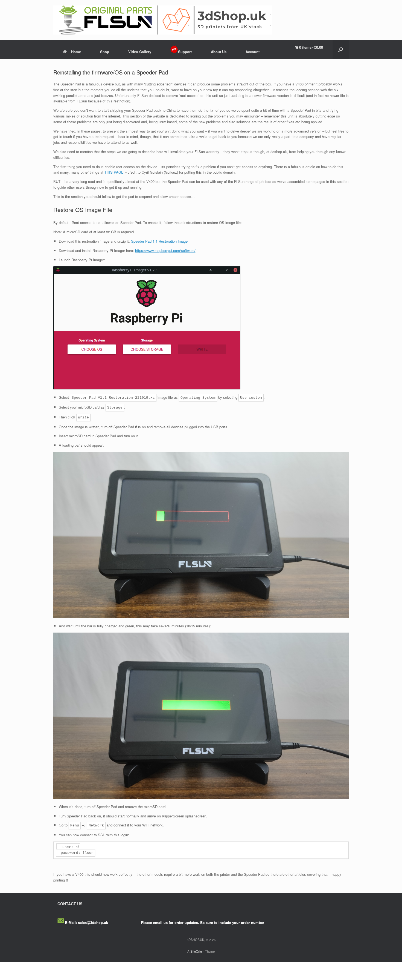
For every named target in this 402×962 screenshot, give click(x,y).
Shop (104, 51)
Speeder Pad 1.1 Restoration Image (159, 241)
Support (185, 51)
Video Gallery (139, 51)
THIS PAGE (114, 172)
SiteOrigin (197, 951)
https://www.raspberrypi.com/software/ (165, 250)
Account (253, 51)
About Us (218, 51)
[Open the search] (341, 49)
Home (76, 51)
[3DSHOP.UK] (162, 20)
